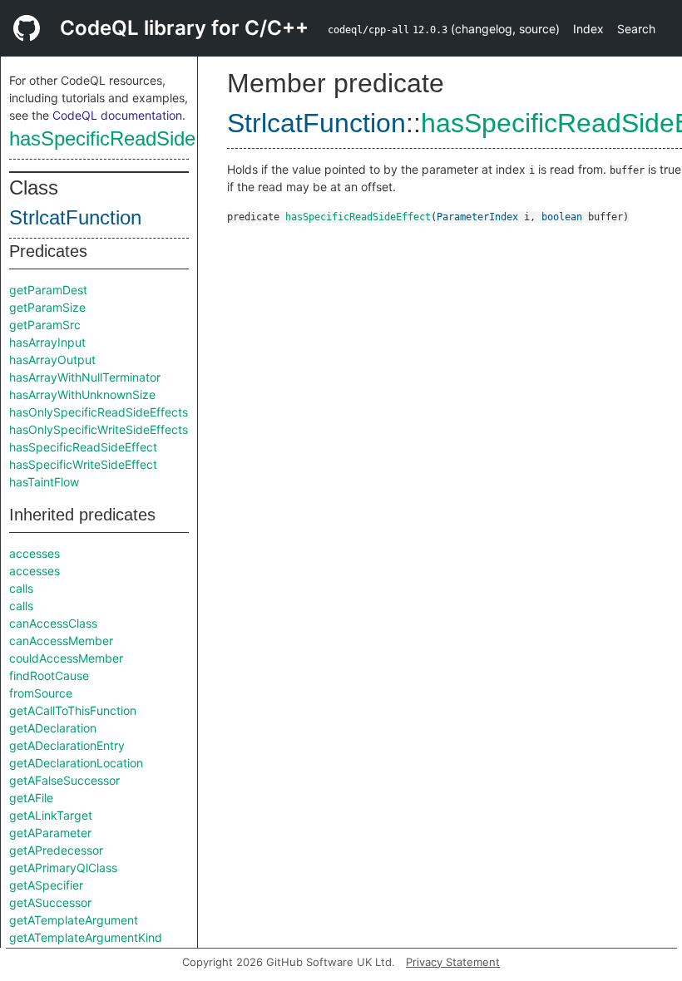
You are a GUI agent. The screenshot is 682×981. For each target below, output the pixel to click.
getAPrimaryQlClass (63, 867)
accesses (34, 553)
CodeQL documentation (117, 115)
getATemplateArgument (73, 920)
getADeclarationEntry (67, 745)
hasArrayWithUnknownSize (82, 394)
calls (21, 588)
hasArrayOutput (52, 359)
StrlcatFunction (75, 217)
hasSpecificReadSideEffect (128, 138)
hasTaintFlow (44, 482)
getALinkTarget (50, 815)
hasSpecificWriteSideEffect (83, 464)
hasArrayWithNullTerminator (85, 377)
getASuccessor (50, 902)
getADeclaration (52, 728)
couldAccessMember (66, 658)
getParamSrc (45, 325)
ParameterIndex (477, 217)
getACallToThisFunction (72, 710)
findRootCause (49, 675)
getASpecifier (46, 885)
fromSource (40, 693)
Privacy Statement (453, 962)
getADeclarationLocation (76, 763)
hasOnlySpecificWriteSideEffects (98, 429)
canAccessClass (53, 623)
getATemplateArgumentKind (85, 937)
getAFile (31, 798)
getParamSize (47, 307)
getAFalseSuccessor (64, 780)
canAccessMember (61, 640)
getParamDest (48, 290)
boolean (561, 217)
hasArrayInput (47, 342)
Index (588, 29)
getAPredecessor (56, 850)
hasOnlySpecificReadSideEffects (98, 412)
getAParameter (50, 833)
